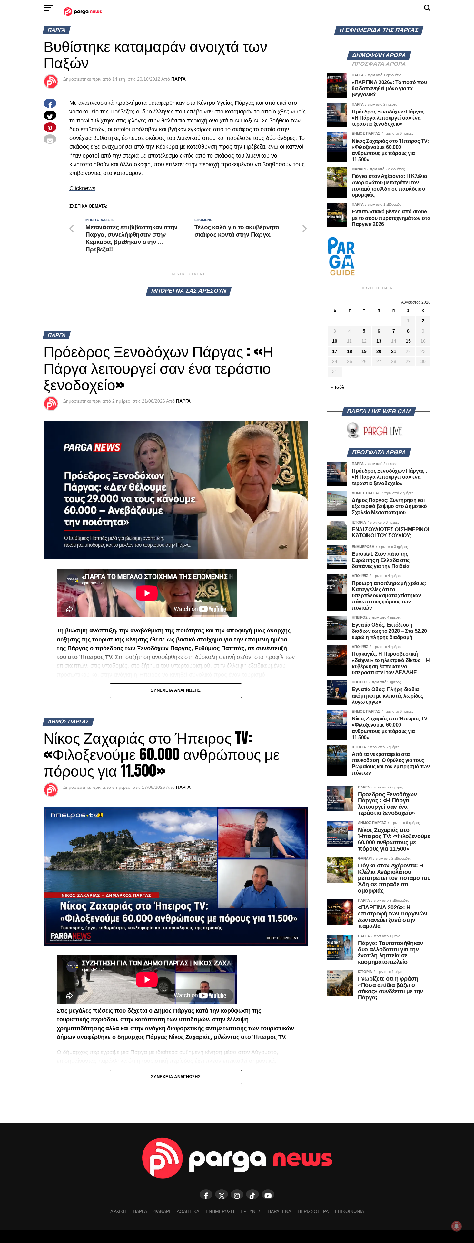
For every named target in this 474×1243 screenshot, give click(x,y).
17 (334, 351)
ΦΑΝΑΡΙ (161, 1211)
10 (334, 341)
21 (393, 351)
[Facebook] (206, 1194)
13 (378, 341)
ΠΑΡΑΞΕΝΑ (279, 1211)
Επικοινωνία (349, 1211)
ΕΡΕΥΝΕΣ (251, 1211)
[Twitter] (221, 1194)
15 (408, 341)
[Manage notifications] (456, 1226)
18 (349, 351)
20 (378, 351)
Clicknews (82, 188)
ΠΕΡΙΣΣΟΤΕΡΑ (313, 1211)
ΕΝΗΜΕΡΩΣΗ (220, 1211)
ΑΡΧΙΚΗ (118, 1211)
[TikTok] (252, 1194)
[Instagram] (237, 1194)
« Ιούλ (337, 387)
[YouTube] (268, 1194)
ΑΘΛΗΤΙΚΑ (188, 1211)
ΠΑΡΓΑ (178, 79)
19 (364, 351)
